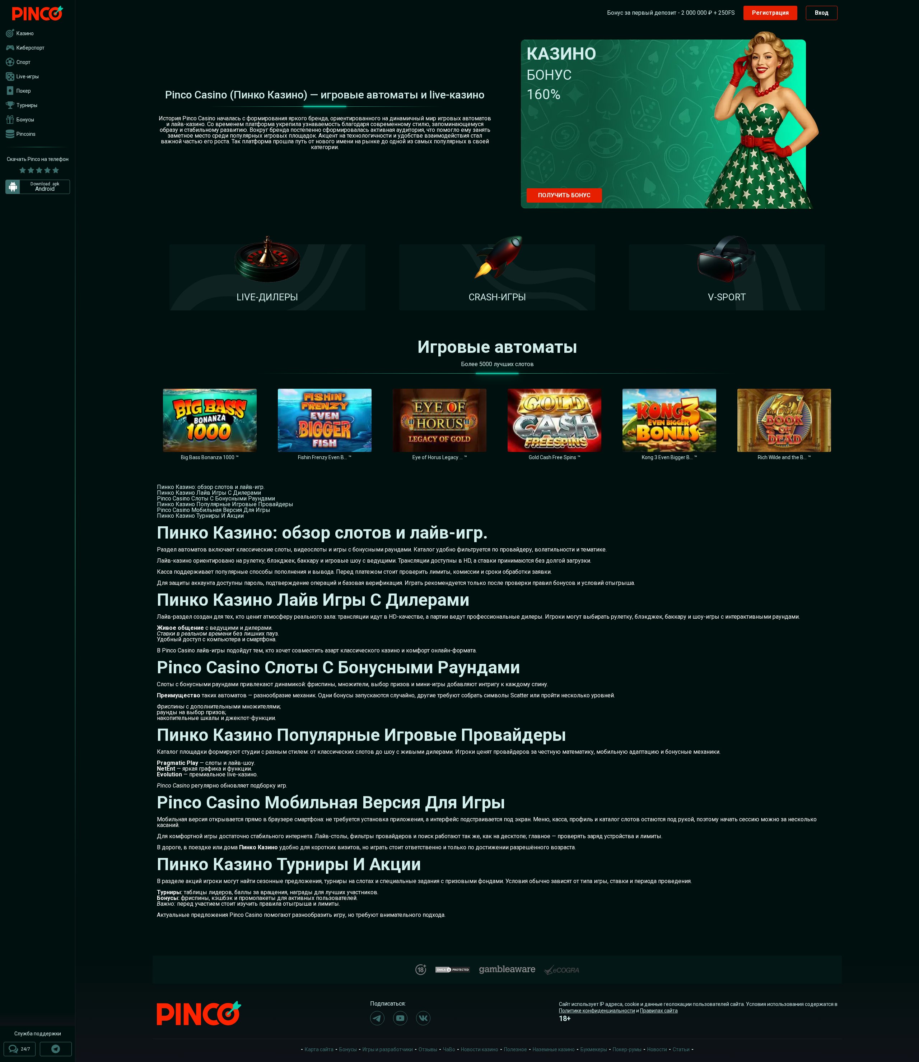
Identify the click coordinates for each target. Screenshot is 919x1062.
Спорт (24, 62)
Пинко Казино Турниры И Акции (200, 515)
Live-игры (28, 76)
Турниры (27, 105)
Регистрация (770, 12)
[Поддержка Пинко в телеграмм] (56, 1049)
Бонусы (25, 120)
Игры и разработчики (388, 1049)
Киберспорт (31, 48)
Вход (822, 12)
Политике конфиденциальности (597, 1010)
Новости (657, 1049)
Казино (25, 33)
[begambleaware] (507, 968)
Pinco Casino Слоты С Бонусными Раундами (216, 498)
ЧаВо (449, 1049)
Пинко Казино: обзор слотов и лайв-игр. (211, 487)
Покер (24, 91)
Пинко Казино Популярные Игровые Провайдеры (225, 504)
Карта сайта (319, 1049)
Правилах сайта (659, 1010)
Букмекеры (593, 1049)
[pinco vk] (423, 1018)
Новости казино (479, 1049)
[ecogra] (561, 967)
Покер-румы (627, 1049)
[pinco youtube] (400, 1018)
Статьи (681, 1049)
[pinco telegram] (377, 1018)
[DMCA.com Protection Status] (453, 968)
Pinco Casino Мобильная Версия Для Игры (213, 510)
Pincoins (26, 134)
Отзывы (428, 1049)
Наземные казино (554, 1049)
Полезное (515, 1049)
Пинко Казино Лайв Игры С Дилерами (209, 492)
